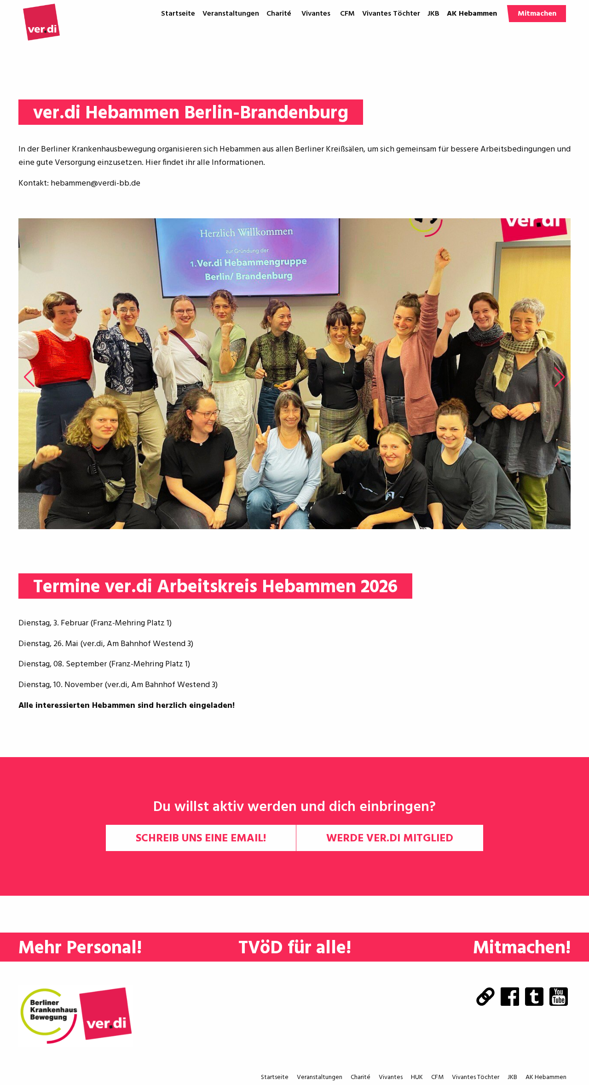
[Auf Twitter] (534, 997)
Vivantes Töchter (391, 14)
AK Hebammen (472, 14)
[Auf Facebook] (510, 997)
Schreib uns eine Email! (201, 838)
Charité (278, 14)
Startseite (178, 14)
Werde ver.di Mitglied (389, 838)
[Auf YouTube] (559, 997)
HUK (319, 31)
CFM (347, 14)
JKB (433, 14)
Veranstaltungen (230, 14)
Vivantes (315, 14)
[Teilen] (485, 997)
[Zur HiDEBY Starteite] (41, 22)
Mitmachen (537, 14)
